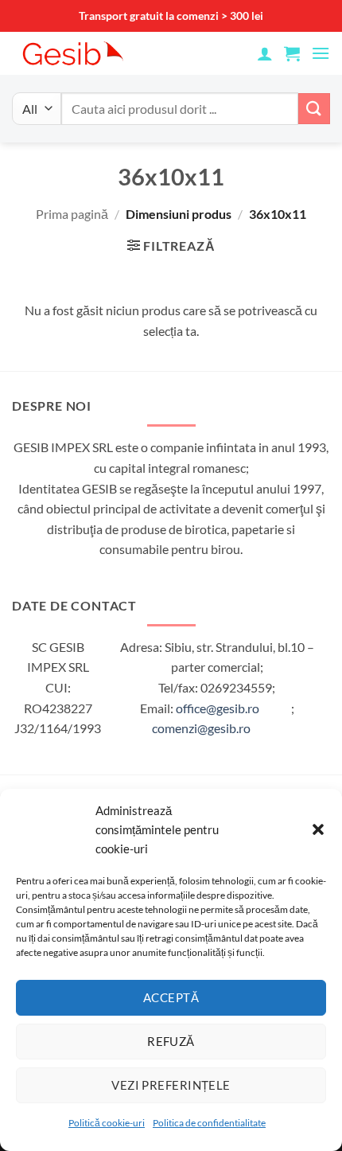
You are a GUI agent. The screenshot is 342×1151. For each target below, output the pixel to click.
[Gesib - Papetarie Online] (111, 53)
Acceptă (171, 997)
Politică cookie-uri (106, 1123)
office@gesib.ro (217, 708)
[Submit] (314, 108)
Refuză (171, 1041)
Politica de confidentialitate (209, 1123)
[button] (318, 829)
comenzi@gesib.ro (201, 727)
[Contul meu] (265, 53)
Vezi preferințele (171, 1085)
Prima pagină (72, 213)
